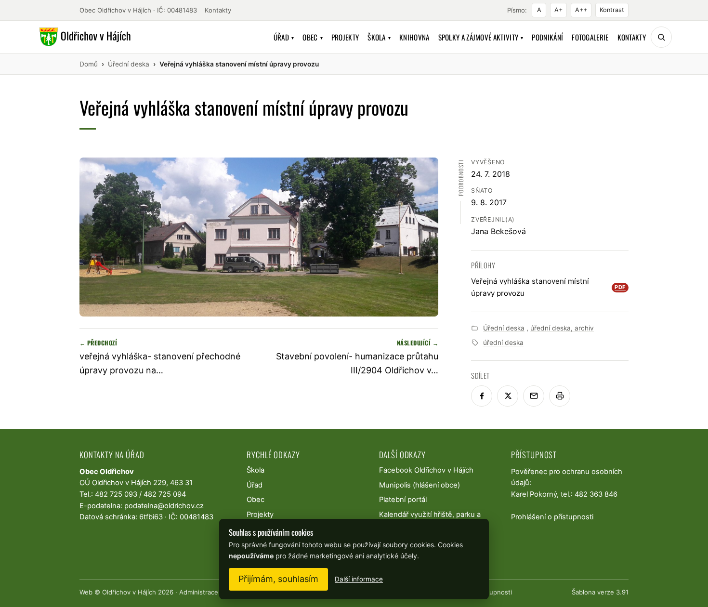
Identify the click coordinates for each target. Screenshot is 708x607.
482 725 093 (116, 494)
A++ (581, 9)
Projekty (345, 37)
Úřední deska (503, 328)
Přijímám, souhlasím (278, 579)
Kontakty (218, 10)
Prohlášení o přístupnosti (552, 517)
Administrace (198, 592)
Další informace (359, 579)
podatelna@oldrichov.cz (164, 505)
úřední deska (503, 342)
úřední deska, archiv (562, 328)
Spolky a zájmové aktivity (481, 37)
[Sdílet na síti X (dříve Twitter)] (507, 396)
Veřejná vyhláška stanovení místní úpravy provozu (548, 287)
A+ (558, 9)
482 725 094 (165, 494)
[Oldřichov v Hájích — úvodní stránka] (83, 37)
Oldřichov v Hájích (129, 592)
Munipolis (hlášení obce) (419, 485)
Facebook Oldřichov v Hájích (426, 470)
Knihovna (414, 37)
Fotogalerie (590, 37)
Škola (379, 37)
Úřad (284, 37)
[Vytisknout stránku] (559, 396)
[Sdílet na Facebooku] (481, 396)
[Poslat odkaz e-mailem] (533, 396)
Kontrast (612, 9)
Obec (312, 37)
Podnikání (547, 37)
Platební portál (403, 499)
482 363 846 (596, 494)
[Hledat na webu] (661, 37)
